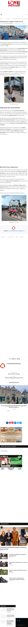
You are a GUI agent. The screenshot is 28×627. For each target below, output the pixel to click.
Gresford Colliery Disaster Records (10, 616)
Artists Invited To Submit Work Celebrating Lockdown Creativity (17, 579)
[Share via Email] (19, 358)
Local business (10, 236)
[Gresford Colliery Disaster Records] (3, 616)
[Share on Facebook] (9, 358)
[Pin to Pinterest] (12, 358)
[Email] (19, 620)
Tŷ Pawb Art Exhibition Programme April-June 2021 (17, 555)
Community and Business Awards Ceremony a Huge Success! (13, 548)
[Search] (26, 14)
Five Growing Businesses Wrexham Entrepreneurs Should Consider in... (14, 406)
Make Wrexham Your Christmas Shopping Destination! (10, 622)
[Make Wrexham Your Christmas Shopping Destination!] (3, 622)
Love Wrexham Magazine (8, 23)
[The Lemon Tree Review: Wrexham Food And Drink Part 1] (3, 609)
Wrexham (22, 236)
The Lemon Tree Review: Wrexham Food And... (10, 609)
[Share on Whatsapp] (16, 358)
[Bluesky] (17, 620)
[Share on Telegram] (17, 358)
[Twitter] (15, 620)
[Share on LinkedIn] (13, 358)
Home (1, 18)
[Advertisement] (14, 10)
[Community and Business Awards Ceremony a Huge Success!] (14, 536)
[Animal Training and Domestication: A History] (4, 572)
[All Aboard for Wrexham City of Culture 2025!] (4, 564)
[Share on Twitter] (10, 358)
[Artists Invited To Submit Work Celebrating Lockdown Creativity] (4, 580)
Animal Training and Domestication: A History (18, 571)
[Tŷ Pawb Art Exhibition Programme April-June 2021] (4, 556)
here (23, 193)
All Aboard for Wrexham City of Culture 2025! (18, 563)
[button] (1, 398)
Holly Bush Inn (17, 42)
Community (7, 18)
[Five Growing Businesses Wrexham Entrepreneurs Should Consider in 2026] (14, 394)
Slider (16, 236)
